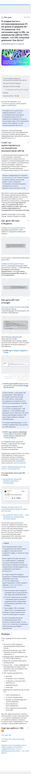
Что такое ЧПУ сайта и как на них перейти (12, 740)
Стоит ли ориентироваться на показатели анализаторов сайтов (15, 79)
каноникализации (19, 463)
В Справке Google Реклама (10, 307)
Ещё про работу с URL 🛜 (11, 96)
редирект (8, 571)
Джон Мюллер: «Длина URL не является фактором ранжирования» (12, 481)
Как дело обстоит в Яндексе (12, 83)
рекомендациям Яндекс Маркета (12, 265)
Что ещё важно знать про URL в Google (16, 89)
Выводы (5, 93)
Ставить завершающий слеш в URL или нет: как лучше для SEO (13, 468)
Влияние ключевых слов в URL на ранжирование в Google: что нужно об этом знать (14, 509)
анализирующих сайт (9, 178)
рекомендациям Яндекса (16, 228)
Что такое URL (6, 735)
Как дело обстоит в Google (11, 86)
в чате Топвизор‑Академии (11, 102)
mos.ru (13, 138)
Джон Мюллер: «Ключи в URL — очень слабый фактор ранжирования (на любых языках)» (16, 517)
